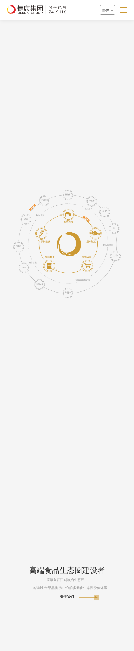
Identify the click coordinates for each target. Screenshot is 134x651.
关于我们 (67, 596)
